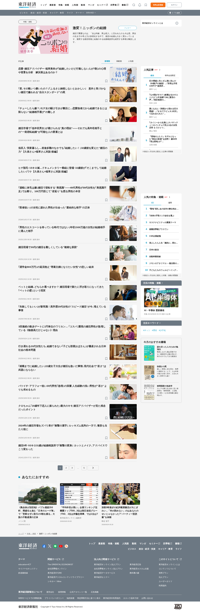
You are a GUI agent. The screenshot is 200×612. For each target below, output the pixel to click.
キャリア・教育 (57, 13)
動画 (83, 5)
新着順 (107, 61)
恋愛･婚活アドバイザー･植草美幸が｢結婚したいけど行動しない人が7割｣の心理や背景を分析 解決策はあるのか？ (62, 70)
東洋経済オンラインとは (152, 23)
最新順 (53, 5)
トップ (43, 5)
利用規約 (162, 585)
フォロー (127, 28)
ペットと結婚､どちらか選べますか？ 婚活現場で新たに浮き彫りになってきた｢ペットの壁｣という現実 (61, 288)
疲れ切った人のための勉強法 (167, 348)
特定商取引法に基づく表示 (88, 598)
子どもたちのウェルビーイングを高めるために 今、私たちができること (164, 270)
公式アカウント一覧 (78, 592)
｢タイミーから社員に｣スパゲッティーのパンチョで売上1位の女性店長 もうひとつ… (163, 125)
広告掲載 (95, 592)
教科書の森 (134, 573)
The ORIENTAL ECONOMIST (60, 564)
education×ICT (24, 564)
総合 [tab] (152, 75)
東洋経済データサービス (104, 573)
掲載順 (119, 61)
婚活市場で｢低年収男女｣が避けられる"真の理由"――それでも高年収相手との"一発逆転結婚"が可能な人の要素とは (60, 130)
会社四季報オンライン (57, 569)
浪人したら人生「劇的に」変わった (164, 243)
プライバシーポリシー (54, 598)
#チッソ (146, 330)
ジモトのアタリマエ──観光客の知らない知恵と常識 (164, 263)
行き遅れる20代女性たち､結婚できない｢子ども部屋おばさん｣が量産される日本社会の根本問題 (62, 348)
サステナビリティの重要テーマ (162, 222)
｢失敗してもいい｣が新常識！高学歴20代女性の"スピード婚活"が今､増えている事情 (62, 308)
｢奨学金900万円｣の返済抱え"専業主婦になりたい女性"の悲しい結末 (56, 267)
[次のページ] (93, 467)
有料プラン (163, 573)
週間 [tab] (170, 203)
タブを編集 (176, 13)
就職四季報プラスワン (158, 229)
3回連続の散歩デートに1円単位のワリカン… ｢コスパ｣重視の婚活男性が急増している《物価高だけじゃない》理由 (62, 328)
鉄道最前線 (23, 573)
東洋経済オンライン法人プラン (107, 564)
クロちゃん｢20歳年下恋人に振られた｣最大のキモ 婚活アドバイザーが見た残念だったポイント (62, 407)
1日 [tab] (152, 203)
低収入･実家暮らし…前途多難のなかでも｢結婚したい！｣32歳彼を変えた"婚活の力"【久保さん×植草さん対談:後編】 (62, 150)
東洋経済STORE (55, 573)
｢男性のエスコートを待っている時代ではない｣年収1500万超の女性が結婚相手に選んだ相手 (61, 229)
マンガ (91, 5)
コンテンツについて (167, 569)
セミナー (101, 5)
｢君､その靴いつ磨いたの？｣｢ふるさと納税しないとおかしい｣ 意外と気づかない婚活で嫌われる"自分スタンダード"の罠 (62, 90)
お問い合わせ (147, 598)
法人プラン (163, 577)
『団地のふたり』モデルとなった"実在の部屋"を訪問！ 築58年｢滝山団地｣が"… (163, 138)
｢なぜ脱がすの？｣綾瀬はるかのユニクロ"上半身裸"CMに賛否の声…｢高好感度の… (163, 97)
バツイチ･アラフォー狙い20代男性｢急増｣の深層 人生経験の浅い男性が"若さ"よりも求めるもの (62, 388)
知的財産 (70, 598)
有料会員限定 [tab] (170, 75)
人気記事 (149, 69)
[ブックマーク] (106, 81)
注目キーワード (151, 323)
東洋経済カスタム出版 (139, 569)
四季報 (113, 5)
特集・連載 (64, 5)
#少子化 (162, 330)
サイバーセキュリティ (28, 569)
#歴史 (154, 330)
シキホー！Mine (54, 581)
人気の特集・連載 (154, 197)
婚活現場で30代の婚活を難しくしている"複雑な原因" (48, 247)
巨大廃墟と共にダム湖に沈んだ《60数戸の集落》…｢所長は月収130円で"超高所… (163, 83)
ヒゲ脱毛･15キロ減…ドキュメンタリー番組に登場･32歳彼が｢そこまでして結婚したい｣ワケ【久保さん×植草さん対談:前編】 (62, 170)
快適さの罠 (162, 366)
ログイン (174, 5)
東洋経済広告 (135, 564)
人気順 (75, 5)
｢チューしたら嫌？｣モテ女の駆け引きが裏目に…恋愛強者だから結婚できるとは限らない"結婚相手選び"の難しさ (62, 110)
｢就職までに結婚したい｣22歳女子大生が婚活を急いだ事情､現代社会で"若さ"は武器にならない (62, 368)
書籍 (124, 5)
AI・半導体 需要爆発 (154, 310)
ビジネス (24, 13)
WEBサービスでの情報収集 (30, 598)
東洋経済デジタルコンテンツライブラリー (66, 577)
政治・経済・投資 (39, 13)
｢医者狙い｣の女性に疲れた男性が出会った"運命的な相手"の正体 (54, 207)
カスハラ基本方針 (131, 598)
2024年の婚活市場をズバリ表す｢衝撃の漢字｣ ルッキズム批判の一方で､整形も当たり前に (62, 427)
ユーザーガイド (165, 581)
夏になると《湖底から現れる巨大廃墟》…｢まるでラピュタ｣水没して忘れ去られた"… (163, 111)
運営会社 (50, 592)
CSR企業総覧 (155, 236)
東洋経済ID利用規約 (111, 598)
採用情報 (62, 592)
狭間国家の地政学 (164, 386)
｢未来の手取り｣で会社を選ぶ (161, 215)
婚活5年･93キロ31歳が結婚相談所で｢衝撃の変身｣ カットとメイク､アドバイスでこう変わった (62, 447)
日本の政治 (154, 249)
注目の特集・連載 (152, 283)
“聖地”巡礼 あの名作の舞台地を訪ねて (164, 209)
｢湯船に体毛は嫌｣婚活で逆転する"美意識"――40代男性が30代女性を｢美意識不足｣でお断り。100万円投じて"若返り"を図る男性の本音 (62, 189)
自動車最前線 (155, 256)
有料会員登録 (158, 5)
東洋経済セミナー (101, 577)
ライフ (70, 13)
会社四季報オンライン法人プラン (108, 569)
